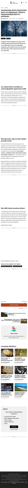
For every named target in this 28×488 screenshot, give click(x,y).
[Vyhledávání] (24, 2)
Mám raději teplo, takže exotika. (11, 418)
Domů (2, 482)
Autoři (8, 482)
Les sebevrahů (13, 151)
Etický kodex (22, 482)
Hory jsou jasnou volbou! (10, 416)
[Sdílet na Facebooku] (24, 308)
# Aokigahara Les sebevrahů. (6, 266)
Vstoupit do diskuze (14, 305)
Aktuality (3, 38)
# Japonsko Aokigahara (17, 266)
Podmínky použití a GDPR (14, 482)
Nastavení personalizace (14, 485)
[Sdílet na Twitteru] (26, 308)
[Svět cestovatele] (14, 2)
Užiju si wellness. (8, 420)
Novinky (8, 38)
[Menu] (26, 2)
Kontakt (5, 482)
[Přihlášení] (22, 2)
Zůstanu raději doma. (9, 421)
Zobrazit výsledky (14, 429)
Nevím (5, 423)
